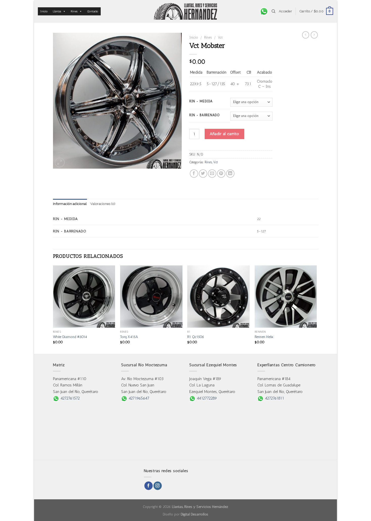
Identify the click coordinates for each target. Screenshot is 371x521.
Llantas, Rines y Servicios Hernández (200, 506)
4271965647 (138, 398)
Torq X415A (129, 336)
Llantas (57, 11)
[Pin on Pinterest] (221, 173)
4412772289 (206, 398)
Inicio (44, 11)
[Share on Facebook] (194, 173)
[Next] (316, 309)
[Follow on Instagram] (157, 485)
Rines (74, 11)
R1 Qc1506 (195, 336)
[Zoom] (60, 162)
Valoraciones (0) (102, 204)
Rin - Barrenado (204, 115)
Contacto (92, 11)
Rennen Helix (264, 336)
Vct (220, 37)
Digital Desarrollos (194, 514)
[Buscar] (273, 11)
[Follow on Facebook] (148, 485)
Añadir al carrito (224, 133)
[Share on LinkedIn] (230, 173)
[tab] (70, 204)
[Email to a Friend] (212, 173)
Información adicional (70, 204)
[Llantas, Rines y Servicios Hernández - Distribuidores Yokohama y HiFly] (185, 11)
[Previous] (53, 309)
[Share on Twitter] (203, 173)
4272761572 (69, 398)
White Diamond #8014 (70, 336)
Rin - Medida (201, 101)
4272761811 (273, 398)
